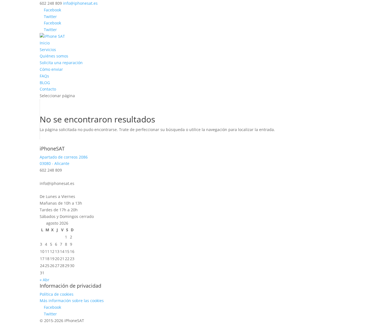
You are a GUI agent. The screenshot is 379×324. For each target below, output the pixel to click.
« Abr (44, 279)
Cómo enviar (51, 69)
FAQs (44, 76)
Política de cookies (57, 294)
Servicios (48, 49)
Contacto (48, 89)
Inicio (45, 43)
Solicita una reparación (61, 62)
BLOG (45, 82)
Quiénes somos (54, 56)
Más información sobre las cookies (72, 300)
